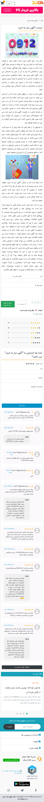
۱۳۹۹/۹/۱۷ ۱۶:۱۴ (9, 625)
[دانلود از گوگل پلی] (22, 784)
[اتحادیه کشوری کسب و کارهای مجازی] (32, 772)
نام (41, 276)
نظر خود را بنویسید (36, 387)
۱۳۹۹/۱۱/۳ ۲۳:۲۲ (9, 529)
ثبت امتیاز (39, 364)
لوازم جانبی (35, 683)
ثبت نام (14, 3)
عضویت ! (9, 727)
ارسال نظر (22, 405)
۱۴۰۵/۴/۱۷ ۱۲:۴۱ (9, 412)
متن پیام (39, 285)
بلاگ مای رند (37, 674)
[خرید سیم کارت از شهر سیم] (22, 10)
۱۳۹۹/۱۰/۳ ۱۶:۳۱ (9, 565)
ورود (9, 3)
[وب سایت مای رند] (38, 3)
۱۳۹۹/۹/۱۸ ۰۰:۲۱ (9, 610)
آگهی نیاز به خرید (32, 20)
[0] (2, 4)
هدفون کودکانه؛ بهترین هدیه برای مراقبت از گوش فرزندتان (22, 690)
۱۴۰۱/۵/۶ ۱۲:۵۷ (8, 428)
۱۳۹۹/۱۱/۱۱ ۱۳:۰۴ (9, 486)
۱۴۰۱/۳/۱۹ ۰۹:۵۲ (9, 471)
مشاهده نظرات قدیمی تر (22, 667)
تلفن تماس (18, 276)
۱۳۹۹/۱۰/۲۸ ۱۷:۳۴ (9, 549)
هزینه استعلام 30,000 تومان (7, 304)
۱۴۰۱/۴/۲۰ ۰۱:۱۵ (10, 453)
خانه (42, 20)
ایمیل (40, 378)
